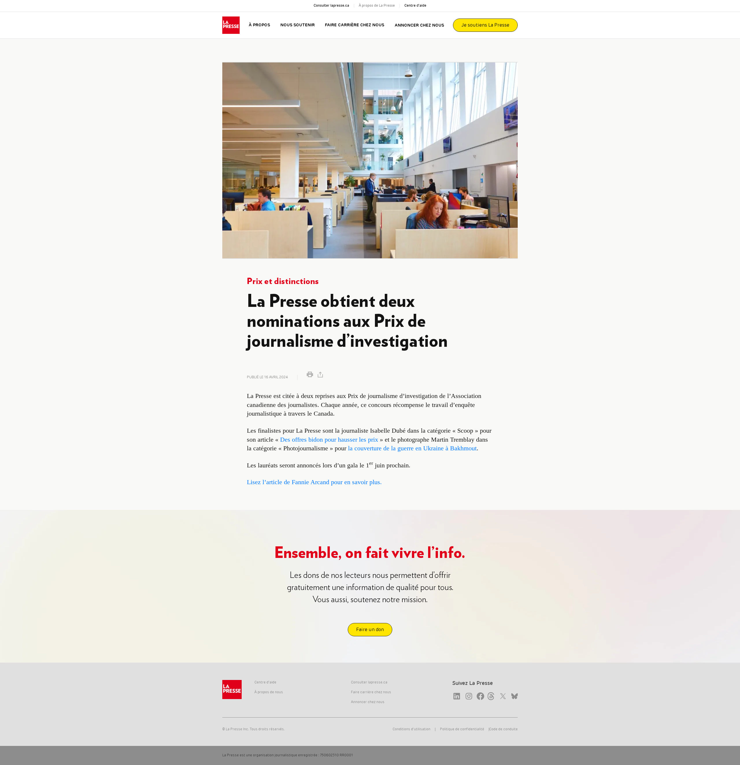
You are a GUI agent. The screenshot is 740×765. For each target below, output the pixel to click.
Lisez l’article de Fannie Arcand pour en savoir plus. (314, 482)
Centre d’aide (415, 6)
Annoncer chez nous (419, 25)
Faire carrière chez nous (354, 25)
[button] (310, 374)
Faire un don (370, 629)
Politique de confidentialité (462, 729)
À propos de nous (268, 692)
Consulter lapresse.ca (331, 6)
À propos (259, 25)
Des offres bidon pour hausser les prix (329, 439)
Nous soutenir (297, 25)
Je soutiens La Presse (485, 25)
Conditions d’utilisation (411, 729)
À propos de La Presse (377, 6)
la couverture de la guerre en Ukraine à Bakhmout (412, 448)
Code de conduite (503, 729)
